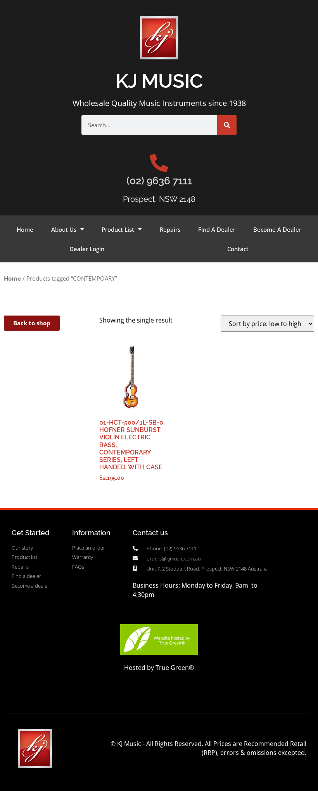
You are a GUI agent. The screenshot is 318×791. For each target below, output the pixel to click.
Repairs (170, 229)
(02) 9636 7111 (159, 181)
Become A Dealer (277, 229)
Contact (238, 249)
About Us (63, 229)
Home (25, 229)
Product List (118, 229)
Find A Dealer (216, 229)
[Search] (227, 125)
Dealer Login (86, 249)
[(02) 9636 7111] (159, 163)
